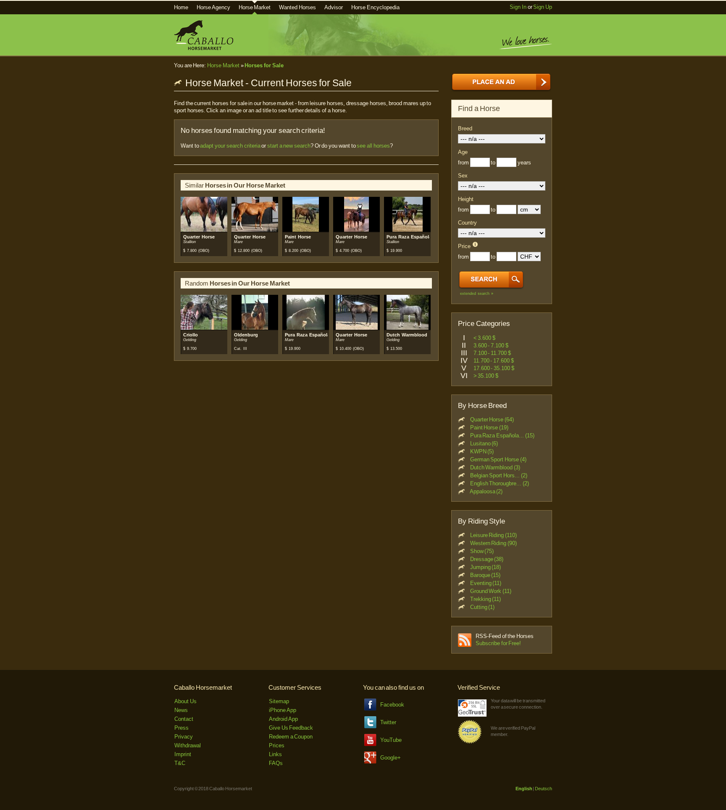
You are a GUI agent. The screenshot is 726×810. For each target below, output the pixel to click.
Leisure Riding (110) (493, 535)
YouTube (391, 740)
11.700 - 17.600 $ (493, 360)
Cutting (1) (482, 607)
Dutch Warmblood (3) (495, 467)
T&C (179, 763)
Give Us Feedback (291, 728)
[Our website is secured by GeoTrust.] (472, 715)
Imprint (182, 754)
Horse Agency (213, 7)
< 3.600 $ (484, 338)
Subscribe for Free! (498, 643)
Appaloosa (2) (486, 491)
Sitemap (279, 701)
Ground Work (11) (490, 591)
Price (464, 246)
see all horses (373, 146)
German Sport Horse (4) (498, 459)
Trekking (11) (485, 599)
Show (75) (482, 551)
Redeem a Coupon (291, 736)
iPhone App (282, 710)
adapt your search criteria (230, 146)
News (181, 710)
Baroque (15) (485, 575)
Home (181, 7)
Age (463, 152)
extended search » (476, 293)
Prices (276, 745)
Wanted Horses (297, 7)
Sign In (518, 7)
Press (181, 728)
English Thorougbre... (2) (499, 483)
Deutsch (543, 788)
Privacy (183, 736)
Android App (283, 719)
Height (465, 199)
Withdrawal (187, 745)
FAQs (276, 763)
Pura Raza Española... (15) (502, 435)
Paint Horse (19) (489, 427)
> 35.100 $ (485, 376)
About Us (185, 701)
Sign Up (542, 7)
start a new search (288, 146)
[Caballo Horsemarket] (203, 48)
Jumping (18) (485, 567)
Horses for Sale (264, 65)
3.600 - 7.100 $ (490, 345)
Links (275, 754)
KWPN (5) (482, 451)
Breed (465, 128)
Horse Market (255, 7)
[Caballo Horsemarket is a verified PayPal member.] (469, 742)
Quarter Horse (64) (492, 419)
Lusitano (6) (484, 443)
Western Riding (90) (493, 543)
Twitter (388, 722)
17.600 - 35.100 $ (493, 368)
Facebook (392, 704)
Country (467, 223)
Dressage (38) (487, 559)
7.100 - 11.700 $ (492, 353)
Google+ (390, 757)
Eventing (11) (486, 583)
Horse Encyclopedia (375, 7)
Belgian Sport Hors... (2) (498, 475)
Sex (463, 175)
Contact (183, 719)
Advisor (333, 7)
